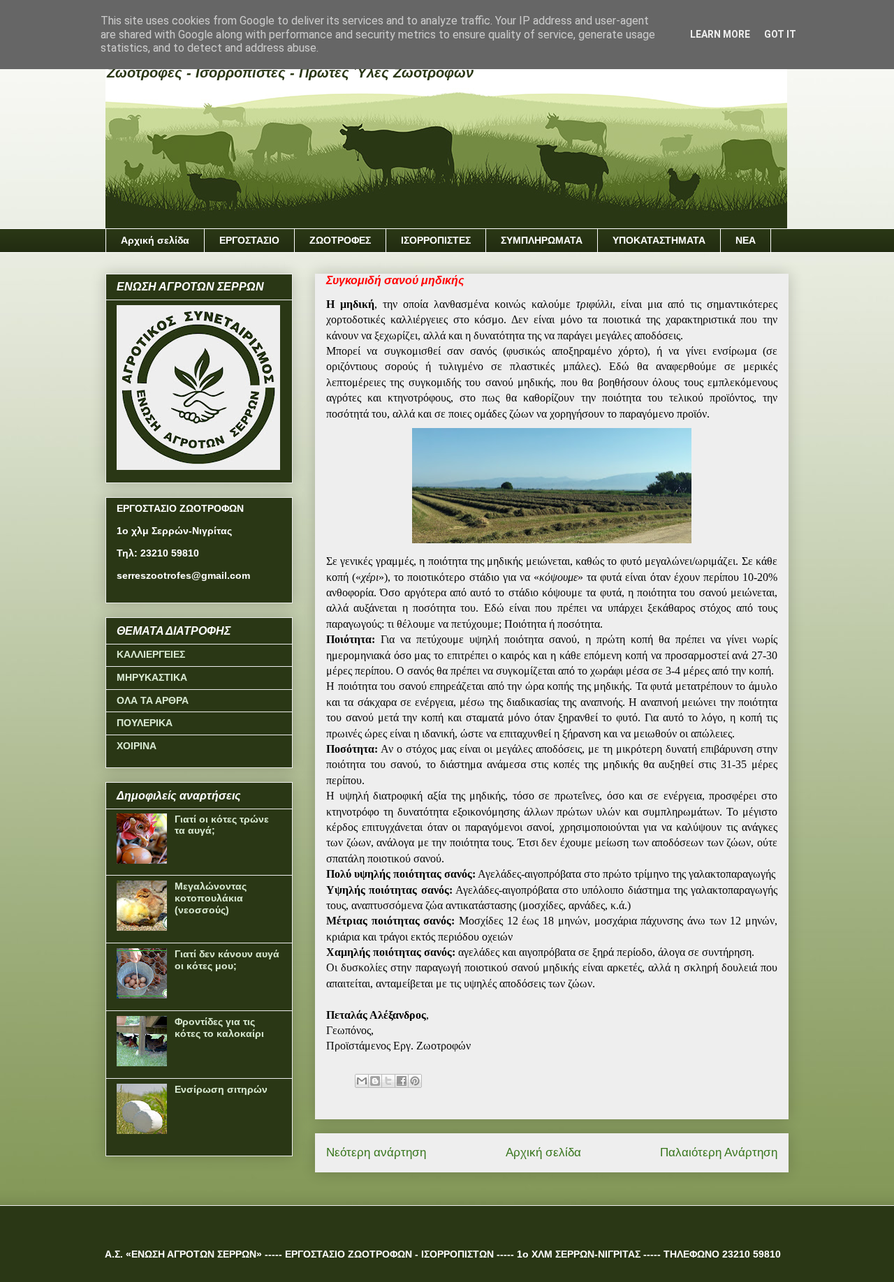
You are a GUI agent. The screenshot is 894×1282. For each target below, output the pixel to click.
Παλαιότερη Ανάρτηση (718, 1152)
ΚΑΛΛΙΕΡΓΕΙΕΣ (151, 654)
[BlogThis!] (375, 1081)
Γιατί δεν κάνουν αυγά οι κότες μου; (227, 959)
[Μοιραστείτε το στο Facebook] (402, 1081)
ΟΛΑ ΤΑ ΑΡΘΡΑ (153, 700)
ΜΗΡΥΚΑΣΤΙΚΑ (152, 677)
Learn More (720, 34)
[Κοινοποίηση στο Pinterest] (415, 1081)
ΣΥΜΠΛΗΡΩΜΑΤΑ (541, 240)
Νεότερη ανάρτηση (376, 1152)
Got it (780, 34)
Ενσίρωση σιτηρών (221, 1089)
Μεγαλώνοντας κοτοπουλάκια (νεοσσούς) (211, 898)
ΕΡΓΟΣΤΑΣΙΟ (249, 240)
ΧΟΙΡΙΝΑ (136, 745)
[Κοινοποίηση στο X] (388, 1081)
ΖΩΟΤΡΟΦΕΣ (340, 240)
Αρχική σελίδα (155, 240)
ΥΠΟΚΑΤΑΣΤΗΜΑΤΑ (659, 240)
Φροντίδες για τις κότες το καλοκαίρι (219, 1027)
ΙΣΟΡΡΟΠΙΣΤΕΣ (436, 240)
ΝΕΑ (745, 240)
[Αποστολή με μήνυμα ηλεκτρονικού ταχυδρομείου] (362, 1081)
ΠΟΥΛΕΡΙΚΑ (145, 722)
